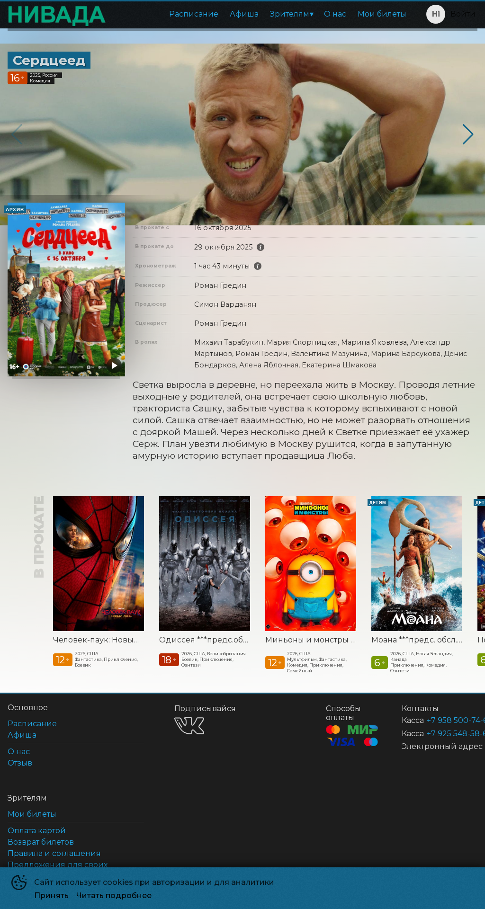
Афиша (244, 13)
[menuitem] (193, 14)
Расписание (193, 13)
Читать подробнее (114, 895)
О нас (335, 13)
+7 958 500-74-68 (441, 720)
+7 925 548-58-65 (441, 733)
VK (189, 725)
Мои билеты (382, 13)
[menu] (263, 14)
